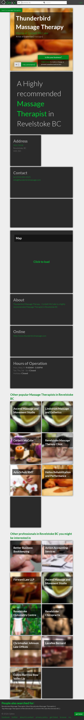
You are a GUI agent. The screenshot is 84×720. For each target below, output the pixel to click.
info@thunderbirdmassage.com (27, 180)
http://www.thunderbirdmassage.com (29, 336)
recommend (29, 64)
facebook (6, 717)
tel (22, 177)
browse (63, 717)
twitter (15, 717)
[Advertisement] (41, 213)
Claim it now (45, 62)
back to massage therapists (11, 10)
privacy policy (42, 717)
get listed (54, 717)
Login (80, 2)
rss (69, 717)
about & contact (27, 717)
